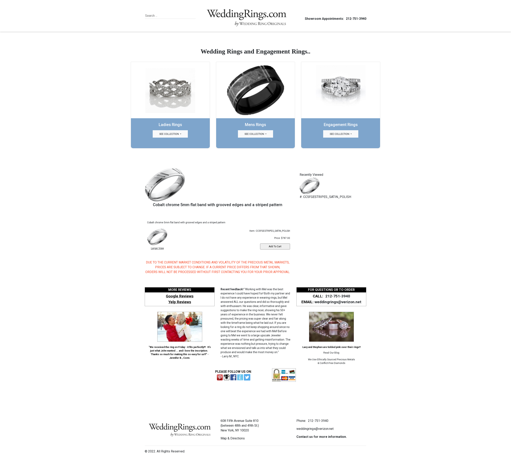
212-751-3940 (356, 19)
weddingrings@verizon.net (338, 302)
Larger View (157, 248)
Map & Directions (233, 438)
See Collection (169, 133)
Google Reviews (179, 296)
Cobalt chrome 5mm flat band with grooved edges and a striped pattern (217, 204)
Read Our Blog (331, 352)
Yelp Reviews (179, 302)
